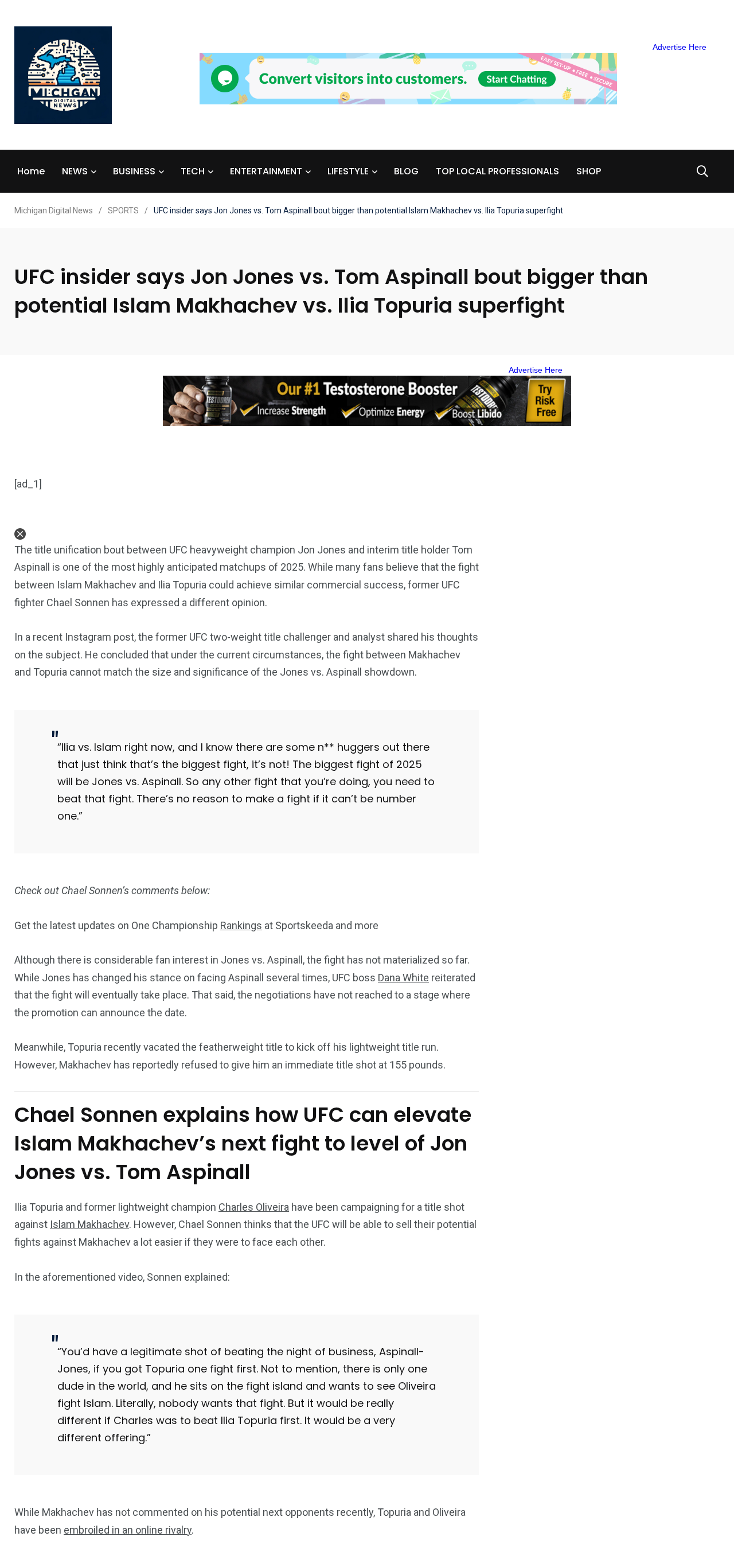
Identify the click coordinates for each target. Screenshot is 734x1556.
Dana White (403, 978)
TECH (193, 171)
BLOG (406, 171)
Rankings (241, 925)
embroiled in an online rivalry (128, 1530)
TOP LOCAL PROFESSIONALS (497, 171)
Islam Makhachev (89, 1224)
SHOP (588, 171)
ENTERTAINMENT (266, 171)
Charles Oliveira (253, 1207)
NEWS (75, 171)
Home (31, 171)
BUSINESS (134, 171)
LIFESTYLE (348, 171)
